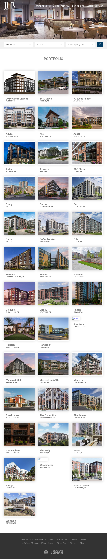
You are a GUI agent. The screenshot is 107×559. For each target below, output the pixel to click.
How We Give (78, 6)
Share (82, 543)
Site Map (73, 543)
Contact (99, 6)
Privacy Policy (62, 543)
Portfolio (66, 6)
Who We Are (54, 6)
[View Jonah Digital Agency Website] (57, 551)
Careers (89, 6)
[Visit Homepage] (9, 6)
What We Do (41, 6)
